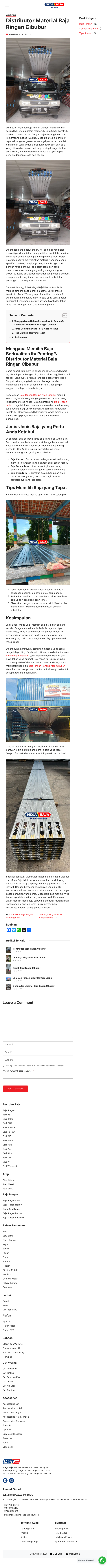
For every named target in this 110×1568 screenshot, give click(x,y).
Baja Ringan (11, 15)
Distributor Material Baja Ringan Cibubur (33, 986)
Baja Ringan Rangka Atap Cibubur (38, 395)
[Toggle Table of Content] (63, 315)
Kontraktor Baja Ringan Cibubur (29, 948)
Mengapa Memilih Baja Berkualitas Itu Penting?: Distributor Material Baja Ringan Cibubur (39, 323)
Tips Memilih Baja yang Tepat (29, 333)
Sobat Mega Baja (88, 28)
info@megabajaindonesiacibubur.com (21, 1515)
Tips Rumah (85, 33)
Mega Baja (74, 1554)
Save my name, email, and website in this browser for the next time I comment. (35, 1066)
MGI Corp (58, 1554)
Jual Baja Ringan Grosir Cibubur (29, 957)
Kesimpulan (20, 337)
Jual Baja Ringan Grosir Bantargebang (32, 978)
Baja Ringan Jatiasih (17, 655)
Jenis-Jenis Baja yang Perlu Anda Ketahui (36, 328)
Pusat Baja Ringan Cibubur (26, 968)
